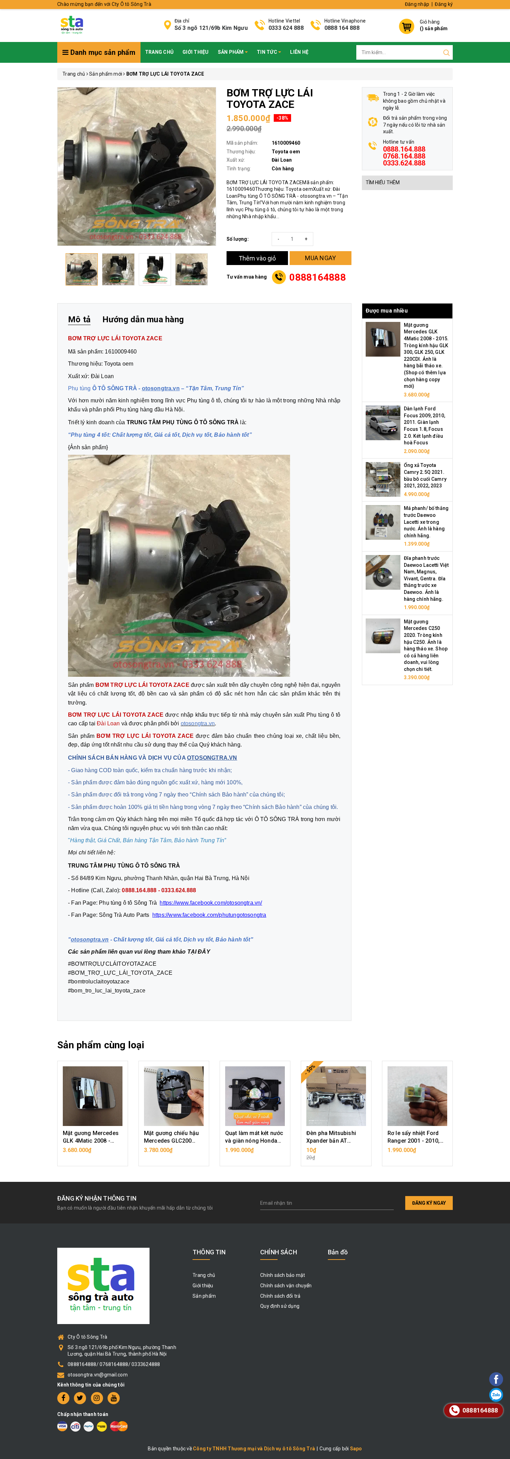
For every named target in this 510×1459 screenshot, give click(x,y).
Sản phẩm (231, 52)
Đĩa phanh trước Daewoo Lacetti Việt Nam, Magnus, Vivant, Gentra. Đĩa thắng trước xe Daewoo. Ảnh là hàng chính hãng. (426, 578)
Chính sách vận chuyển (286, 1285)
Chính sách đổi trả (280, 1296)
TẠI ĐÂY (198, 952)
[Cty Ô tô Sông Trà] (72, 24)
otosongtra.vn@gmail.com (98, 1374)
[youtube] (114, 1398)
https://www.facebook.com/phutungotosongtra (209, 915)
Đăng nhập (417, 4)
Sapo (356, 1448)
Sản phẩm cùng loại (100, 1045)
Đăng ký (444, 4)
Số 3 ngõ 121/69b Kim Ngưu (211, 28)
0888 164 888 (341, 28)
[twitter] (80, 1398)
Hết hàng (336, 1154)
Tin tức (267, 52)
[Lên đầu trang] (477, 1016)
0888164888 (317, 277)
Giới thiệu (195, 52)
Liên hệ (299, 52)
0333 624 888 (286, 28)
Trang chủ (159, 52)
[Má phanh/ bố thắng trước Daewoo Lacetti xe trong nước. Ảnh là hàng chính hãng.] (383, 522)
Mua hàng (92, 1154)
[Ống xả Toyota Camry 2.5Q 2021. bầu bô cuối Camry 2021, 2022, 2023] (383, 479)
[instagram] (97, 1398)
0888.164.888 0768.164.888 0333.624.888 (404, 156)
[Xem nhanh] (93, 1096)
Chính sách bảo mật (282, 1275)
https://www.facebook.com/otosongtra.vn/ (211, 903)
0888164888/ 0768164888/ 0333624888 (114, 1364)
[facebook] (63, 1398)
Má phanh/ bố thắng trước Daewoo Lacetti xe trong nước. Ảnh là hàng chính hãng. (426, 521)
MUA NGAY (320, 258)
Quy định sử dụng (279, 1306)
